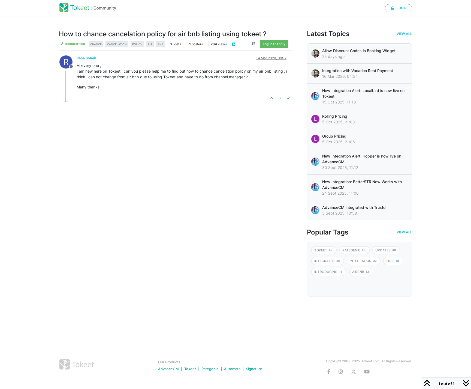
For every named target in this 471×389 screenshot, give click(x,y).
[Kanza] (315, 96)
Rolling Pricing (334, 116)
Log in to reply (274, 44)
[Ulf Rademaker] (315, 53)
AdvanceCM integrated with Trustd (354, 207)
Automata (232, 369)
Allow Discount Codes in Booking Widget (358, 50)
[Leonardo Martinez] (315, 73)
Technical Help (74, 44)
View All (404, 34)
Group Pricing (334, 136)
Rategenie (210, 369)
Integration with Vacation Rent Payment (357, 70)
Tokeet (190, 369)
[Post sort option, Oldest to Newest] (253, 44)
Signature (254, 369)
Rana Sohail (86, 58)
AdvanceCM (168, 369)
